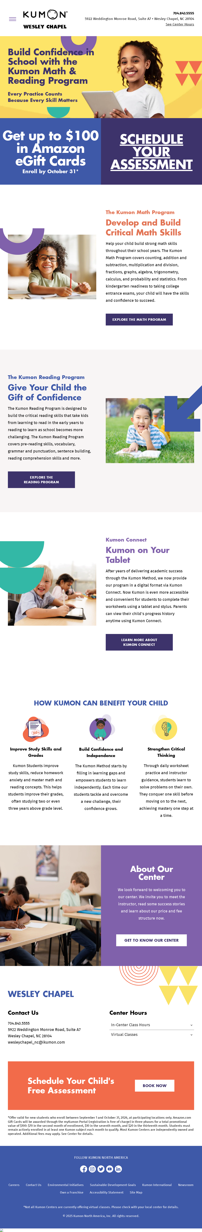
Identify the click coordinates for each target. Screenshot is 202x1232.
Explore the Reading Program (41, 479)
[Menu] (14, 19)
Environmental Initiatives (66, 1185)
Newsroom (186, 1185)
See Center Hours (180, 24)
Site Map (136, 1192)
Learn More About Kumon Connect (139, 642)
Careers (14, 1185)
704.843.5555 (183, 13)
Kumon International (157, 1185)
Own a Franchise (71, 1192)
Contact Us (33, 1185)
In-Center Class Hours (130, 1025)
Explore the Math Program (139, 319)
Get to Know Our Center (151, 940)
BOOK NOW (154, 1085)
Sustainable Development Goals (113, 1185)
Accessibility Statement (106, 1192)
